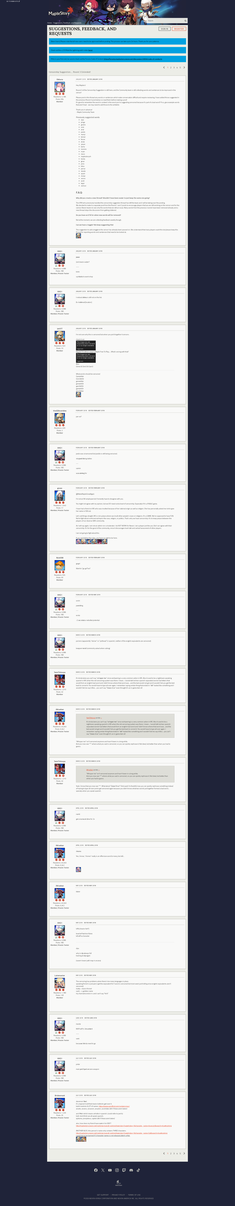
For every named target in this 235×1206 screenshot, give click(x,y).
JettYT (60, 328)
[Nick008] (60, 565)
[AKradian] (60, 717)
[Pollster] (59, 342)
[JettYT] (60, 336)
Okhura (60, 79)
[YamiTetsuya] (60, 680)
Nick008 (59, 557)
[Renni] (78, 541)
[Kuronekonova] (99, 541)
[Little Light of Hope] (56, 265)
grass (59, 488)
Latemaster (60, 975)
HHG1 (59, 251)
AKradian (60, 709)
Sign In (164, 28)
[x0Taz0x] (94, 541)
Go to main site (12, 1)
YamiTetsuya (59, 672)
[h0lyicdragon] (78, 394)
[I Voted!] (63, 93)
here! (90, 50)
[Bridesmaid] (60, 1103)
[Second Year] (63, 425)
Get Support (103, 1195)
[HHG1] (60, 259)
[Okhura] (60, 87)
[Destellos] (78, 235)
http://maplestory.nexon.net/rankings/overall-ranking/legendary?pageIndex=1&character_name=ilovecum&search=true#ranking (124, 1125)
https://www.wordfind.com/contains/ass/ (114, 1106)
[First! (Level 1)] (59, 425)
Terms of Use (134, 1195)
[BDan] (78, 869)
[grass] (60, 496)
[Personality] (63, 686)
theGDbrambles (59, 410)
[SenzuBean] (104, 541)
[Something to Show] (56, 93)
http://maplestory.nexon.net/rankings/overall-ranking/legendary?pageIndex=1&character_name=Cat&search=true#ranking (121, 1133)
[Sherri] (83, 1139)
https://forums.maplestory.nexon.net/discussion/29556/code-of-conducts (133, 59)
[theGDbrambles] (60, 418)
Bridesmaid (60, 1095)
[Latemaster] (60, 983)
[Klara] (83, 541)
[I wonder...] (63, 342)
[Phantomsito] (89, 541)
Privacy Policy (118, 1195)
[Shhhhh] (59, 93)
